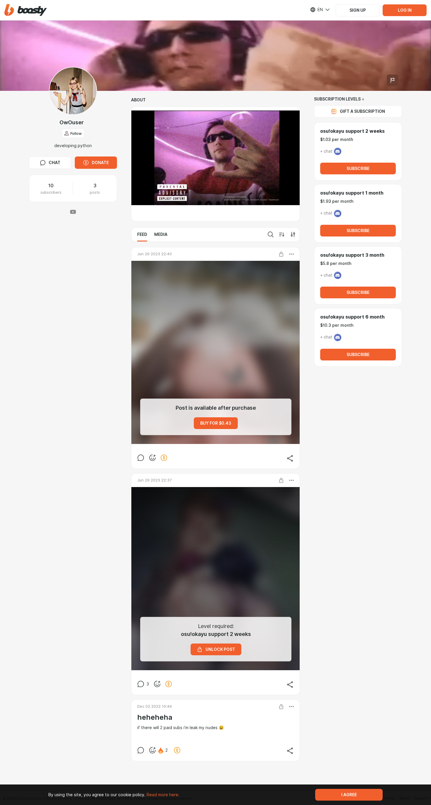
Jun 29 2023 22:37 (154, 480)
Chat (54, 162)
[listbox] (316, 10)
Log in (405, 10)
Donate (100, 162)
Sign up (357, 10)
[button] (25, 10)
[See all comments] (140, 458)
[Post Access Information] (281, 254)
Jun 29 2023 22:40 (154, 253)
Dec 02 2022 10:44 (154, 706)
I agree (349, 794)
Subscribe (358, 168)
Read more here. (163, 794)
